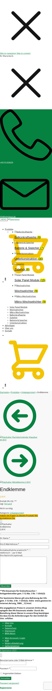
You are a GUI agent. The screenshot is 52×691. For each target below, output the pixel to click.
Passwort (5, 668)
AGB (7, 640)
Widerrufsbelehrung (14, 643)
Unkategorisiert (28, 392)
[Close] (1, 521)
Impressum (10, 631)
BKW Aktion (10, 633)
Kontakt (8, 625)
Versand (8, 504)
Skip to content (23, 53)
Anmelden (5, 678)
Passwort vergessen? (9, 683)
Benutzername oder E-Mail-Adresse (17, 660)
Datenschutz (10, 628)
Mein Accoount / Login (15, 638)
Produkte (15, 392)
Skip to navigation (8, 53)
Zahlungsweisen (12, 646)
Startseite (4, 392)
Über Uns (9, 623)
